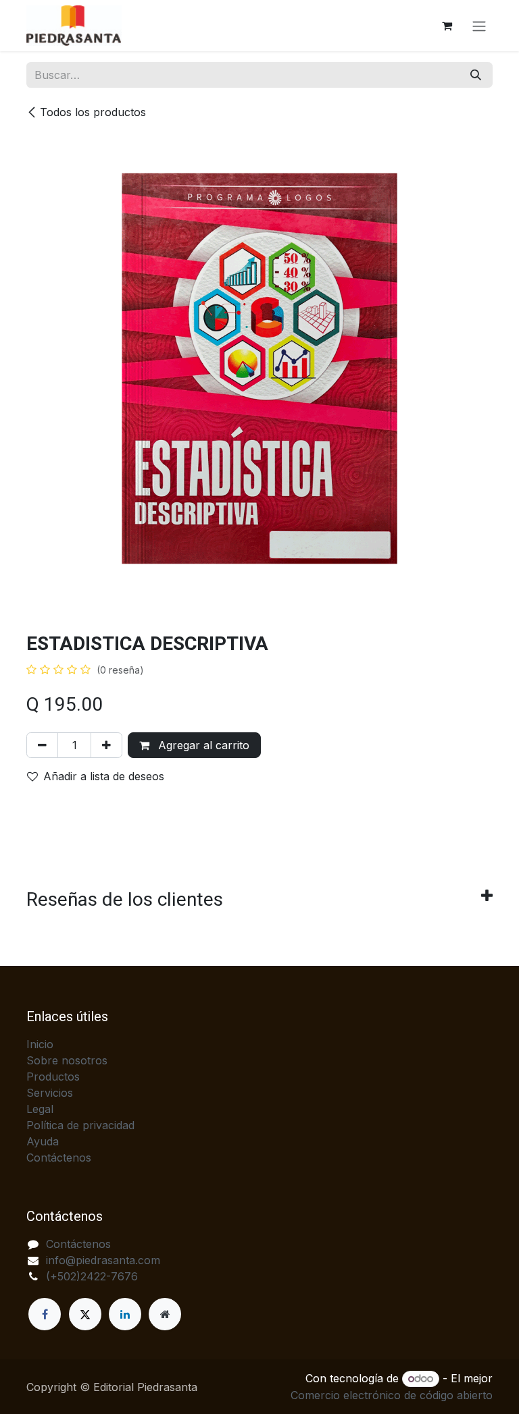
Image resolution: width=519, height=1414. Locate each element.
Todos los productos (93, 112)
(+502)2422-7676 (92, 1276)
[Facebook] (44, 1314)
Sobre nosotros (66, 1060)
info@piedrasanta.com (103, 1260)
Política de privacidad (80, 1125)
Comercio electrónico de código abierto (392, 1395)
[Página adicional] (165, 1314)
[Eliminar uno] (42, 745)
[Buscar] (476, 75)
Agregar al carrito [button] (202, 745)
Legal (39, 1109)
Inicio (39, 1044)
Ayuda (42, 1141)
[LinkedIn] (125, 1314)
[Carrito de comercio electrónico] (446, 25)
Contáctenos (58, 1157)
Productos (53, 1076)
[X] (85, 1314)
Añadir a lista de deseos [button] (103, 776)
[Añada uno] (106, 745)
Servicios (49, 1092)
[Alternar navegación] (479, 25)
